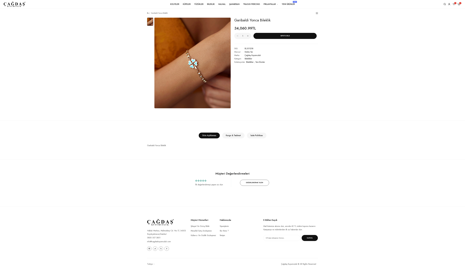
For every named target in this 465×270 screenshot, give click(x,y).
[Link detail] (149, 248)
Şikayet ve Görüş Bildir (200, 226)
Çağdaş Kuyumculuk (253, 55)
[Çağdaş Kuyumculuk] (14, 4)
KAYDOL (310, 238)
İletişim (222, 235)
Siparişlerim (224, 226)
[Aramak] (445, 4)
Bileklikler (248, 58)
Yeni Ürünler (260, 62)
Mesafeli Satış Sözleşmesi (201, 230)
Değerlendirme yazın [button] (254, 183)
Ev (148, 13)
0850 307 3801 (153, 237)
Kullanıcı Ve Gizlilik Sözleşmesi (203, 235)
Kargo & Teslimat (233, 135)
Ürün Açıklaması (209, 135)
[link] (271, 4)
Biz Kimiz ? (224, 230)
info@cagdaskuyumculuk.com (159, 241)
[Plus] (248, 36)
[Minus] (237, 36)
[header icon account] (449, 4)
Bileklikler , (250, 62)
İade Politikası (257, 135)
